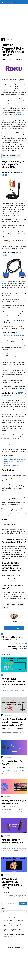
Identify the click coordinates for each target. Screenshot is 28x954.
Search (22, 903)
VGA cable (4, 283)
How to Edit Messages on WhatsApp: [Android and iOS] (13, 930)
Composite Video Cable (12, 335)
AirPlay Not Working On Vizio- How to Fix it (13, 802)
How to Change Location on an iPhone (14, 920)
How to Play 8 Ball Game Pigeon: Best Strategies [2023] (14, 935)
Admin (4, 59)
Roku (13, 604)
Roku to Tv (5, 607)
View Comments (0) (13, 628)
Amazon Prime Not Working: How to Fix (12, 841)
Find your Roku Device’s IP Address (14, 460)
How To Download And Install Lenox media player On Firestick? (13, 722)
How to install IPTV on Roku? (13, 465)
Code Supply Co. (19, 949)
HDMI (8, 604)
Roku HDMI (20, 604)
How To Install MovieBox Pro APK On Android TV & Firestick (13, 681)
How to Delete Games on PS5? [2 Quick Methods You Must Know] (14, 925)
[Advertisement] (14, 19)
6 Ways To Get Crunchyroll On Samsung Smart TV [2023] (11, 883)
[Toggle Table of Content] (18, 156)
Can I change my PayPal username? (13, 917)
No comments (20, 59)
